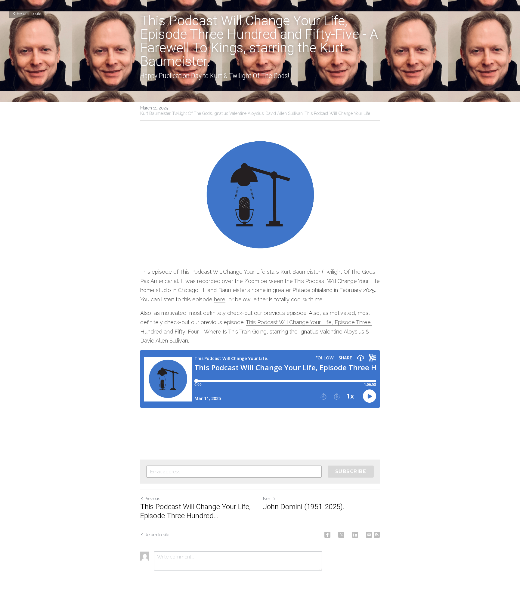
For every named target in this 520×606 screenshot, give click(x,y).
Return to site (29, 13)
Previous (152, 498)
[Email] (369, 535)
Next (267, 498)
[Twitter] (341, 535)
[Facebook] (327, 535)
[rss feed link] (377, 535)
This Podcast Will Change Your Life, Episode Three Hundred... (195, 511)
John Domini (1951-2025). (303, 507)
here (219, 299)
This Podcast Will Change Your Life (222, 272)
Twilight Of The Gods (349, 272)
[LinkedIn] (355, 535)
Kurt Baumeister (300, 272)
